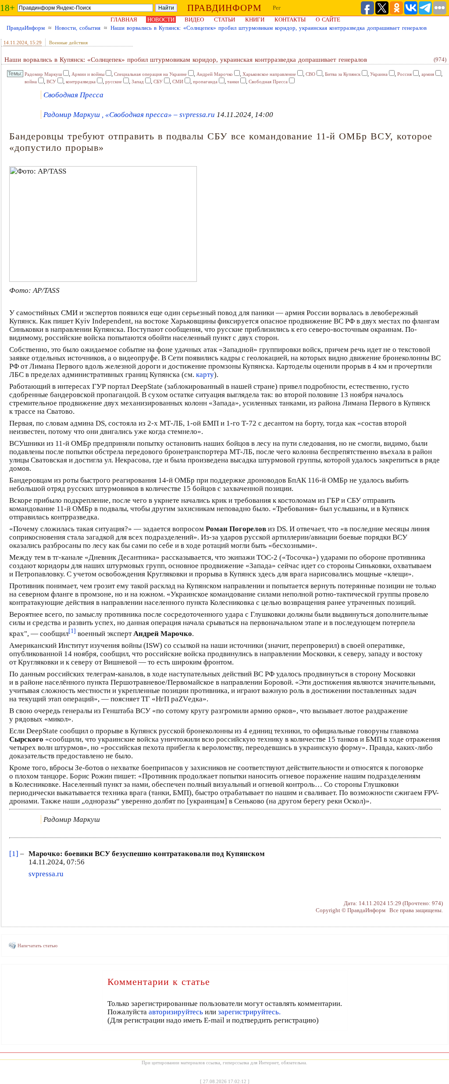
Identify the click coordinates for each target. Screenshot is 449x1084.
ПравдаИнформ (26, 28)
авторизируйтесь (176, 1012)
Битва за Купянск (342, 74)
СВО (310, 74)
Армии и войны (87, 74)
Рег (277, 7)
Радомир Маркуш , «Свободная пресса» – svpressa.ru (129, 114)
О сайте (328, 19)
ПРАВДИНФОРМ (224, 8)
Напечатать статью (37, 945)
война (31, 81)
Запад (138, 81)
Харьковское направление (269, 74)
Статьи (224, 19)
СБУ (158, 81)
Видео (194, 19)
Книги (254, 19)
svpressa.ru (46, 874)
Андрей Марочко (214, 74)
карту (205, 374)
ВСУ (51, 81)
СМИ (177, 81)
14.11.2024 (15, 42)
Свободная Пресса (268, 81)
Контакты (290, 19)
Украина (379, 74)
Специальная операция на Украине (150, 74)
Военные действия (68, 42)
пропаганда (205, 81)
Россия (404, 74)
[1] (13, 853)
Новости (161, 19)
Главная (123, 19)
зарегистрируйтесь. (249, 1012)
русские (113, 81)
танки (233, 81)
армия (427, 74)
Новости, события (77, 28)
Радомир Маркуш (43, 74)
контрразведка (81, 81)
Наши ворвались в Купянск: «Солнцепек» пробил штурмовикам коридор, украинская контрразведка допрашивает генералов (268, 28)
